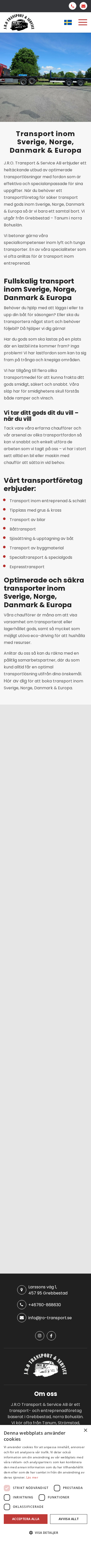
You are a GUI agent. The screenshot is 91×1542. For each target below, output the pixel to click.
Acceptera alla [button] (25, 1519)
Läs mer (32, 1477)
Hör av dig (15, 681)
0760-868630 (72, 6)
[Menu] (82, 21)
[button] (45, 1532)
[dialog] (45, 1483)
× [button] (85, 1430)
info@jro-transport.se (83, 6)
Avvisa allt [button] (69, 1519)
